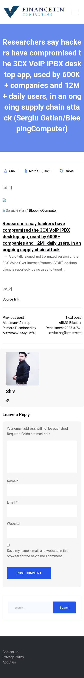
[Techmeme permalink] (4, 210)
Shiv (12, 171)
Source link (11, 299)
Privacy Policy (13, 657)
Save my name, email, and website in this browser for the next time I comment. (37, 553)
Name (12, 481)
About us (9, 662)
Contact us (11, 652)
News (70, 171)
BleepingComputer (43, 210)
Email (12, 502)
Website (13, 524)
